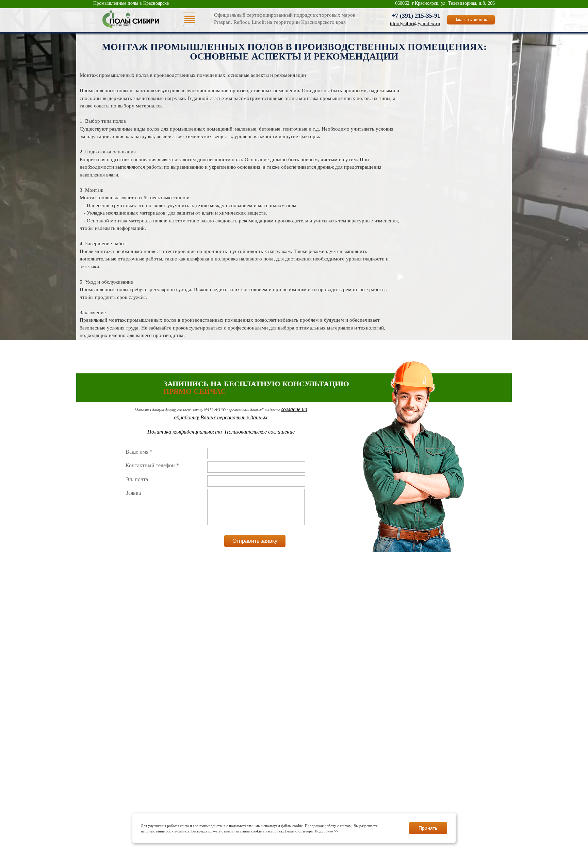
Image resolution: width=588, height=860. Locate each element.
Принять (428, 828)
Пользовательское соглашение (260, 432)
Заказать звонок (471, 19)
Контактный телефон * (152, 465)
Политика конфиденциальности (184, 432)
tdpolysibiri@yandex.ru (415, 23)
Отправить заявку (254, 541)
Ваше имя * (139, 452)
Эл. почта (137, 479)
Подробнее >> (326, 831)
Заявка (133, 493)
